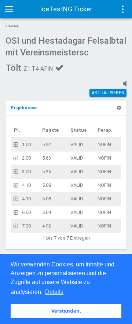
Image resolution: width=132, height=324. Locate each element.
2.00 (26, 158)
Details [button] (54, 292)
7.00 (26, 226)
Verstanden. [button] (66, 311)
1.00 (26, 144)
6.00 (26, 212)
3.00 (26, 171)
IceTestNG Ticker (66, 9)
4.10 (26, 185)
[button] (24, 107)
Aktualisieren (108, 92)
